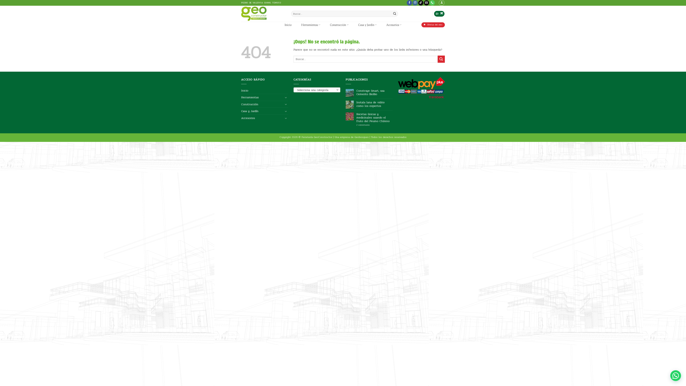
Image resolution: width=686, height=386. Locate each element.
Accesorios (392, 24)
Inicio (288, 24)
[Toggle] (286, 97)
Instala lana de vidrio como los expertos (370, 104)
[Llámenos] (432, 3)
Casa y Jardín (366, 24)
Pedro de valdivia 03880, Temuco (261, 2)
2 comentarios (368, 125)
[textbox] (316, 90)
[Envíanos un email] (426, 3)
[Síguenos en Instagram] (415, 3)
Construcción (338, 24)
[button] (441, 3)
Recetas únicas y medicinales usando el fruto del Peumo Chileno (373, 117)
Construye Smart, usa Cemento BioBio (370, 92)
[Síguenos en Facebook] (409, 3)
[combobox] (317, 89)
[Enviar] (395, 14)
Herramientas (309, 24)
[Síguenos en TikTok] (420, 3)
